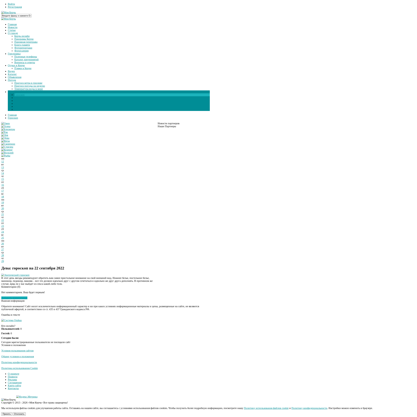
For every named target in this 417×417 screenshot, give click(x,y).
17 (2, 190)
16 (2, 185)
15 (2, 179)
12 (2, 161)
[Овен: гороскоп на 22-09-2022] (5, 123)
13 (2, 167)
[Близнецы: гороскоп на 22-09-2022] (8, 129)
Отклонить (19, 414)
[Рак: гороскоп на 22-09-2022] (4, 132)
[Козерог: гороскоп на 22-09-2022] (7, 149)
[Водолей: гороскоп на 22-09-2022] (7, 152)
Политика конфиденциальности (19, 362)
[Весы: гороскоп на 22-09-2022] (5, 141)
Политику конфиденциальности (309, 408)
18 (2, 196)
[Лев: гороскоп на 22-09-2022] (4, 135)
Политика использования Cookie (19, 368)
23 (2, 226)
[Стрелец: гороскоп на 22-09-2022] (7, 146)
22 (2, 220)
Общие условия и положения (17, 356)
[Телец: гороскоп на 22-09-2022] (5, 126)
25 (2, 237)
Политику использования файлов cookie (266, 408)
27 (2, 249)
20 (2, 208)
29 (2, 261)
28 (2, 255)
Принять (7, 414)
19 (2, 202)
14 (2, 173)
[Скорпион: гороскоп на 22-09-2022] (8, 144)
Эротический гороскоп (16, 275)
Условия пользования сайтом (17, 350)
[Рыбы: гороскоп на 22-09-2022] (5, 155)
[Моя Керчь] (8, 12)
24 (2, 231)
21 (2, 214)
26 (2, 243)
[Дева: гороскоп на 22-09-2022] (5, 138)
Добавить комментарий (14, 297)
